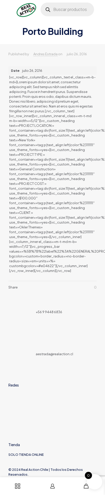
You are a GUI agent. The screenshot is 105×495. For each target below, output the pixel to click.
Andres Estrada (45, 54)
